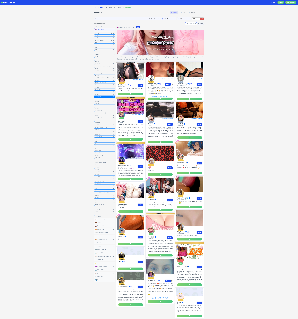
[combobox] (184, 18)
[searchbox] (187, 18)
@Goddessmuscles (122, 287)
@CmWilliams (151, 85)
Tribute (134, 299)
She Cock (121, 121)
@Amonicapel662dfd (181, 199)
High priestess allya (123, 165)
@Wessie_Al (120, 238)
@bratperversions (122, 86)
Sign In (273, 2)
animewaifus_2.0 (182, 162)
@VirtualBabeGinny (181, 85)
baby (119, 261)
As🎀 (149, 167)
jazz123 (179, 302)
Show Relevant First (191, 23)
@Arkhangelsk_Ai (151, 201)
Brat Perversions (123, 85)
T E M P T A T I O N (182, 266)
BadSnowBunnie (152, 280)
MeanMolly (180, 124)
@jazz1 (178, 303)
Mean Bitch (151, 237)
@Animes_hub (180, 164)
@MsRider (150, 125)
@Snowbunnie (151, 281)
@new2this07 (121, 263)
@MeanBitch (150, 238)
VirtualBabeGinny (182, 84)
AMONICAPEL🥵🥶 (183, 198)
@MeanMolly (180, 125)
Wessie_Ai (121, 236)
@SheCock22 (121, 122)
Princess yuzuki (122, 204)
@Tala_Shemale (180, 233)
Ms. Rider (150, 124)
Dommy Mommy (152, 84)
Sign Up (280, 2)
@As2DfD (150, 168)
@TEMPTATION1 (180, 268)
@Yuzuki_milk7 (121, 205)
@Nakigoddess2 (121, 167)
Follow (138, 27)
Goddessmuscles (123, 286)
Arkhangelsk (151, 199)
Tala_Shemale (181, 232)
